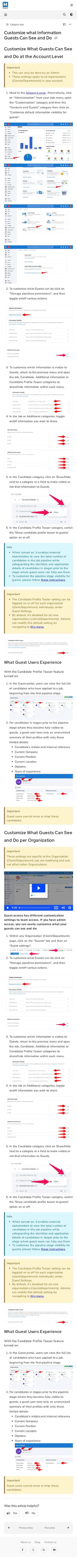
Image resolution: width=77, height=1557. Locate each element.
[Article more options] (70, 24)
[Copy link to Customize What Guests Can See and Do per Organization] (60, 840)
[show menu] (71, 5)
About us (26, 1542)
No (33, 1513)
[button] (21, 1528)
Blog (37, 1542)
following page (36, 93)
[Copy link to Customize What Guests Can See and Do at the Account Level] (69, 57)
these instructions (53, 580)
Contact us (51, 1542)
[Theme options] (71, 15)
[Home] (5, 5)
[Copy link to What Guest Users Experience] (67, 662)
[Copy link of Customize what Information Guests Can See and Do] (56, 38)
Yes (15, 1513)
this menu (37, 627)
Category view (17, 24)
